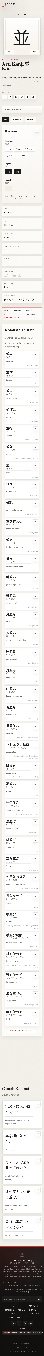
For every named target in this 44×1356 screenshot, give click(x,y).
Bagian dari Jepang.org (22, 1263)
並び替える (14, 521)
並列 (9, 446)
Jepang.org (26, 1344)
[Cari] (39, 1299)
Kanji (20, 14)
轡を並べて (14, 974)
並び (9, 372)
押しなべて (14, 895)
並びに (11, 409)
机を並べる (14, 953)
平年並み (12, 802)
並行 (9, 428)
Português (38, 1332)
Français (30, 1332)
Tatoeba (28, 311)
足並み (11, 670)
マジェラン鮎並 (17, 744)
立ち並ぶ (12, 858)
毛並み (11, 707)
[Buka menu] (40, 5)
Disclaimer (15, 1318)
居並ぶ (11, 821)
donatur (28, 1289)
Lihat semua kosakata (22, 1030)
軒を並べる (14, 1011)
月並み (11, 614)
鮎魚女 (11, 765)
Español (22, 1332)
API (14, 1306)
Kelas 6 (8, 212)
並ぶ (9, 465)
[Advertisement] (22, 1059)
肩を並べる (14, 993)
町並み (11, 577)
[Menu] (40, 4)
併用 (9, 558)
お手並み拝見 (16, 876)
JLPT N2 (8, 225)
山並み (11, 688)
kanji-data (17, 311)
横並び (11, 914)
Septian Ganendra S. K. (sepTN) (25, 1351)
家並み (11, 651)
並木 (9, 390)
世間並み (12, 725)
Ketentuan (33, 1314)
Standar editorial (13, 317)
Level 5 (7, 287)
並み (9, 353)
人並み (11, 632)
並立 (9, 539)
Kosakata (17, 119)
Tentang (33, 1306)
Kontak (33, 1310)
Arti (5, 119)
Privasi (15, 1314)
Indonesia (7, 1332)
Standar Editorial (15, 1310)
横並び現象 (14, 935)
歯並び (11, 839)
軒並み (11, 595)
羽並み (11, 783)
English (14, 1332)
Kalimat (30, 119)
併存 (9, 483)
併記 (9, 502)
